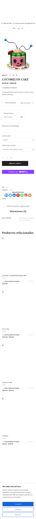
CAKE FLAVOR (6, 136)
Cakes (11, 190)
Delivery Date (9, 113)
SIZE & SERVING (10, 103)
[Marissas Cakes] (18, 10)
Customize (18, 509)
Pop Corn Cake (7, 382)
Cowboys (5, 436)
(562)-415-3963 (7, 23)
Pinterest (16, 75)
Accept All (18, 504)
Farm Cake (5, 329)
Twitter (13, 75)
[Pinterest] (18, 195)
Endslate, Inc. (21, 465)
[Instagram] (26, 195)
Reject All (18, 515)
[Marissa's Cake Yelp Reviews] (19, 458)
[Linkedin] (14, 195)
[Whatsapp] (22, 195)
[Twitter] (10, 195)
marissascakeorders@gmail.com (25, 23)
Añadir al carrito (15, 163)
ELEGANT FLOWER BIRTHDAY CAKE (14, 276)
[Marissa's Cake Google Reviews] (23, 458)
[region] (18, 501)
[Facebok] (12, 458)
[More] (30, 195)
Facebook (10, 75)
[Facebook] (6, 195)
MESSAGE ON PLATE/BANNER (10, 126)
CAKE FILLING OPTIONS (9, 145)
